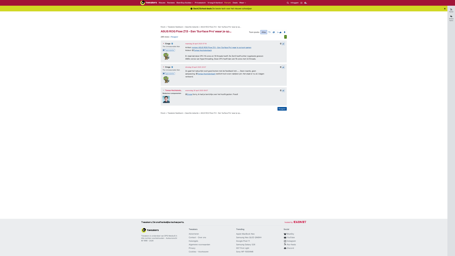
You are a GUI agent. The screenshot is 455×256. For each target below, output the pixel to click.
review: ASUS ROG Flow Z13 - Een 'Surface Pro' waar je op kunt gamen (221, 47)
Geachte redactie (191, 27)
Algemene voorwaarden (199, 244)
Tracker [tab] (451, 12)
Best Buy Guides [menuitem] (184, 3)
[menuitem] (288, 3)
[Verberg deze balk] (444, 9)
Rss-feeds (291, 244)
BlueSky (290, 234)
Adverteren (194, 234)
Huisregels (193, 241)
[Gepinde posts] (285, 32)
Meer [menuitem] (241, 3)
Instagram (291, 241)
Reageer (174, 37)
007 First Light (242, 248)
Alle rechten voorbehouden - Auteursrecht (159, 238)
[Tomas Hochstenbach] (166, 99)
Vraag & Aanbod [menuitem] (215, 3)
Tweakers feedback (175, 27)
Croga (167, 43)
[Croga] (166, 56)
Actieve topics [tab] (451, 19)
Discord (290, 248)
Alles (264, 32)
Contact (192, 237)
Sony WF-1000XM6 (244, 251)
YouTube (291, 237)
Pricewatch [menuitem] (200, 3)
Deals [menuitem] (235, 3)
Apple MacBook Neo (245, 234)
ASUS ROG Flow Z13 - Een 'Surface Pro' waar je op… (221, 27)
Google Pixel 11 (243, 241)
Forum (163, 27)
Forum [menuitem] (227, 3)
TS (269, 32)
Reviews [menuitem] (171, 3)
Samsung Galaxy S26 (245, 244)
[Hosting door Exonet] (295, 222)
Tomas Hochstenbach (203, 50)
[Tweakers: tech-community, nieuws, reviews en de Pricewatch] (148, 3)
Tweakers (145, 236)
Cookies (192, 251)
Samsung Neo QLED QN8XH (249, 237)
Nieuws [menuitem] (162, 3)
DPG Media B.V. (170, 236)
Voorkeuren (203, 251)
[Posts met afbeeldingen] (274, 32)
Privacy (192, 248)
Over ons (202, 237)
